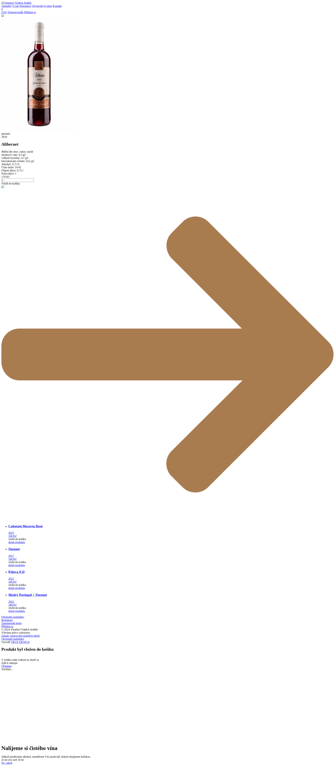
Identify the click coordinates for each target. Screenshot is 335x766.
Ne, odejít (6, 762)
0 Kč (4, 12)
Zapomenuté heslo (11, 623)
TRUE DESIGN (20, 642)
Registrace (7, 620)
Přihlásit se (30, 12)
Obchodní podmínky (12, 616)
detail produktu (16, 542)
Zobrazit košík (15, 12)
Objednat (6, 666)
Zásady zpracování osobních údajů (20, 635)
